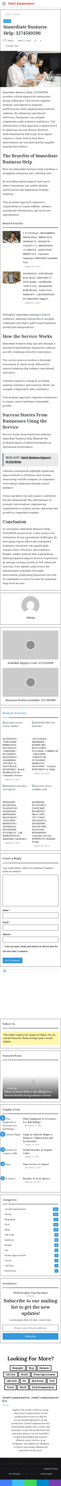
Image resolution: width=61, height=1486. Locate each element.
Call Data (9, 1265)
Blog (7, 1229)
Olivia (10, 40)
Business (9, 1240)
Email (6, 922)
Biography (10, 1219)
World (17, 14)
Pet (6, 1250)
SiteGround (46, 1474)
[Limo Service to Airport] (11, 1169)
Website (7, 934)
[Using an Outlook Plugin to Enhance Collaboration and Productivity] (11, 1139)
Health (8, 1245)
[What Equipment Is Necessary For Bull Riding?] (11, 1124)
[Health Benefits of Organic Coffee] (11, 1154)
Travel (8, 1260)
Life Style (9, 1234)
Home (8, 14)
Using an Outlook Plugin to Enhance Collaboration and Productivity (38, 1138)
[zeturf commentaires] (21, 3)
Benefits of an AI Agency (36, 1178)
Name (6, 910)
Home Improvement (15, 1255)
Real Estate (10, 1270)
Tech (7, 1224)
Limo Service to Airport (36, 1164)
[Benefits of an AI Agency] (11, 1183)
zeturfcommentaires (15, 1209)
